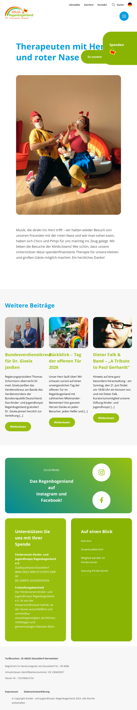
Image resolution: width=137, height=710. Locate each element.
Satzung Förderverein (94, 571)
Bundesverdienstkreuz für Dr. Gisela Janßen (28, 361)
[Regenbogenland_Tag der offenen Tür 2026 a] (68, 318)
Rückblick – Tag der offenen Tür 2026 (65, 361)
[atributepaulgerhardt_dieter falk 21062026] (112, 318)
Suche (120, 4)
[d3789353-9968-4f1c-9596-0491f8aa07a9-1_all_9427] (24, 318)
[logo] (19, 8)
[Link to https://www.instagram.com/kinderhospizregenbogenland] (101, 472)
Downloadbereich (92, 549)
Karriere (86, 541)
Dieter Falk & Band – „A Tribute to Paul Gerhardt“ (111, 361)
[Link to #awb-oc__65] (113, 4)
